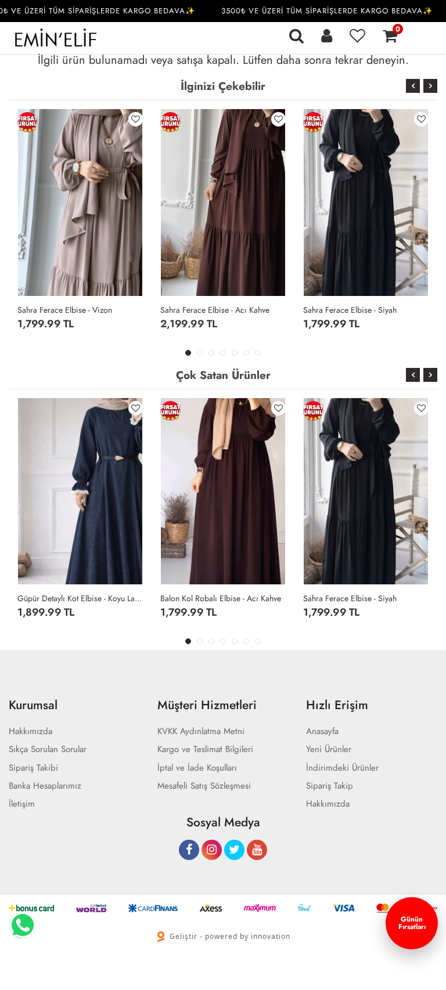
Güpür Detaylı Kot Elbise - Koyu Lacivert (80, 598)
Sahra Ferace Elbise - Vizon (64, 310)
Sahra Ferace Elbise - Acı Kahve (214, 310)
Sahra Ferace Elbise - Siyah (350, 310)
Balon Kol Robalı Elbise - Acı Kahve (220, 598)
